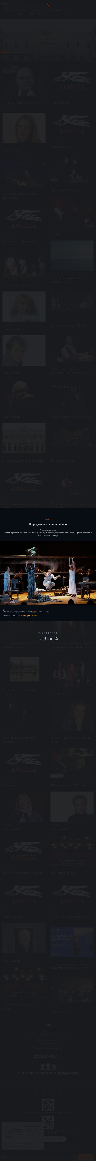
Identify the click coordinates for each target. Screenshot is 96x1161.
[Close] (48, 5)
